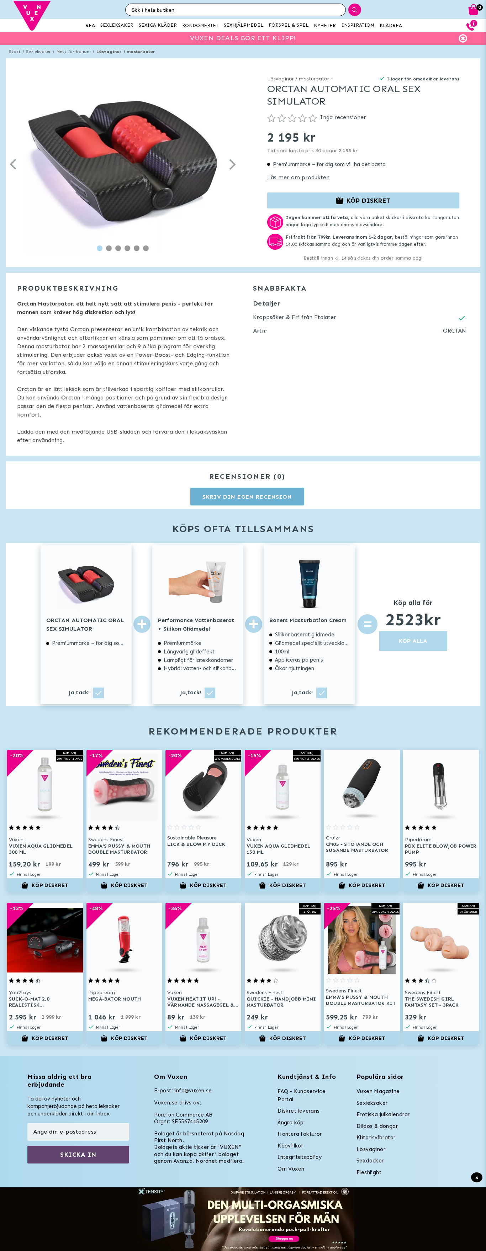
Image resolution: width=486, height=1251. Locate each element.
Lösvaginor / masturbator (125, 51)
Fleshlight (368, 1172)
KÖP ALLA (413, 640)
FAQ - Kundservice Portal (302, 1095)
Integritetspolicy (300, 1157)
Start (15, 51)
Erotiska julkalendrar (383, 1114)
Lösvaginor (370, 1149)
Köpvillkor (290, 1146)
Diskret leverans (298, 1111)
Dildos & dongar (377, 1126)
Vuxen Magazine (378, 1091)
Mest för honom (74, 51)
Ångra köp (291, 1122)
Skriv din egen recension (247, 496)
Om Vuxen (291, 1169)
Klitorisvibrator (375, 1137)
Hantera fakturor (300, 1134)
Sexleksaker (38, 51)
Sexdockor (370, 1160)
